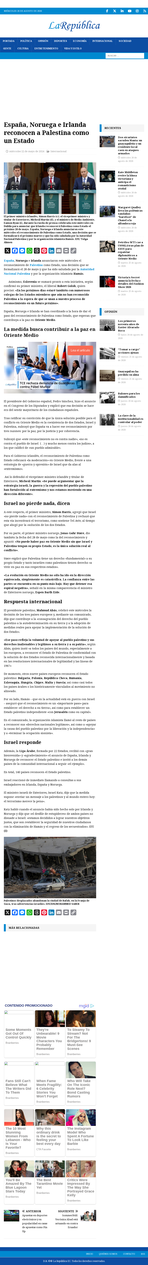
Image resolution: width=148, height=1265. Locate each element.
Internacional (102, 41)
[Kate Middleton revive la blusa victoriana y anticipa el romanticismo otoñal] (107, 176)
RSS (143, 1254)
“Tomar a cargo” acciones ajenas (129, 351)
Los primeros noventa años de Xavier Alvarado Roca (128, 325)
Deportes (60, 41)
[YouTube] (129, 11)
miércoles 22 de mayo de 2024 (26, 151)
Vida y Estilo (73, 48)
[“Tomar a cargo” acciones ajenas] (107, 353)
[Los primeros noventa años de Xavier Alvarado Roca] (107, 325)
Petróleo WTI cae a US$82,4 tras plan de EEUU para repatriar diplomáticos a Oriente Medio (131, 250)
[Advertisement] (74, 88)
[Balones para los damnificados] (107, 397)
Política (26, 41)
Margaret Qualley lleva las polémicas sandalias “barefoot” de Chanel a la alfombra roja (130, 215)
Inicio (89, 1254)
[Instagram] (137, 11)
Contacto (129, 1254)
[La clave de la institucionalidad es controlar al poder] (107, 420)
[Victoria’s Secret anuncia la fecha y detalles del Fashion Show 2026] (107, 281)
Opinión (43, 41)
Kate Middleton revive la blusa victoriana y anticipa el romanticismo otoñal (128, 180)
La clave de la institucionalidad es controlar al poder (130, 419)
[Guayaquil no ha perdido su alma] (107, 375)
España (9, 260)
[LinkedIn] (122, 11)
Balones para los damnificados (129, 395)
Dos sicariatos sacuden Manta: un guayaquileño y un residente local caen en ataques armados (130, 145)
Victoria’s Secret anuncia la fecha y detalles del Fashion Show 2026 (131, 282)
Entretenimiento (46, 48)
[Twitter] (114, 11)
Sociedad (125, 41)
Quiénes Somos (108, 1254)
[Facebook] (107, 11)
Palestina (36, 265)
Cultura (23, 48)
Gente (7, 48)
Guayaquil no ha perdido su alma (128, 373)
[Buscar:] (125, 55)
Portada (8, 41)
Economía (80, 41)
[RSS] (144, 11)
